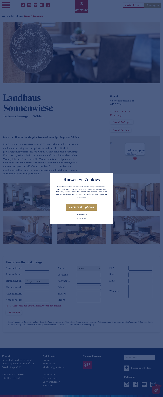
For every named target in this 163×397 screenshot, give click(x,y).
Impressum (81, 197)
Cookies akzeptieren (81, 207)
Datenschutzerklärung (92, 194)
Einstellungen (81, 218)
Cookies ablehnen (81, 215)
